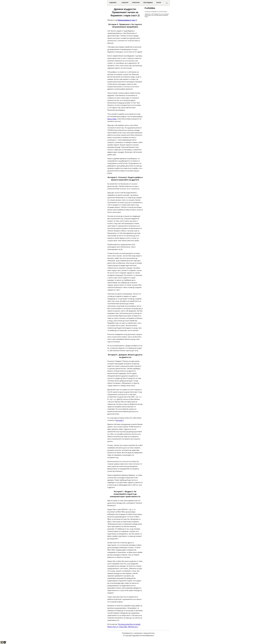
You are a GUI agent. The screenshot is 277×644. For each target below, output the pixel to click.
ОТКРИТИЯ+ (136, 2)
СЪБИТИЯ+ (125, 2)
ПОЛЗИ (158, 2)
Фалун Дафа (111, 119)
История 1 (120, 420)
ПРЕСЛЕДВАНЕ (148, 2)
